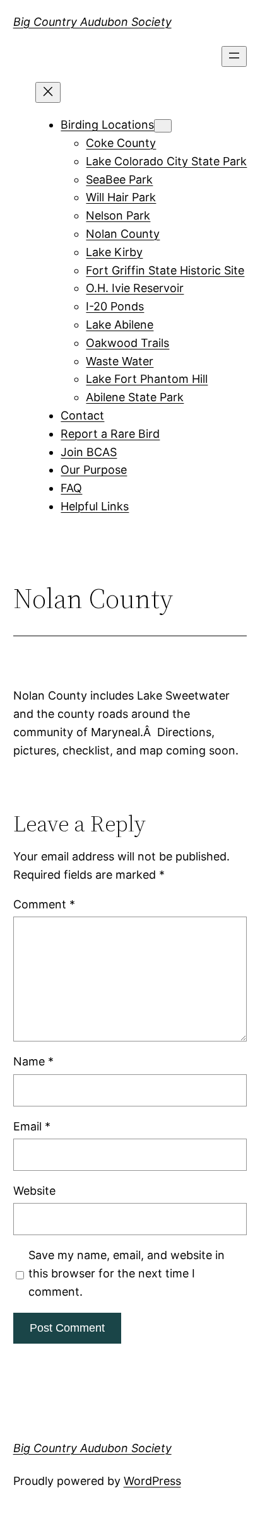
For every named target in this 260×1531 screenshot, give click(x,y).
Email (31, 1126)
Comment (44, 904)
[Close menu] (48, 92)
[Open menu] (234, 56)
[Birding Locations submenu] (163, 125)
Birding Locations (107, 124)
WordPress (152, 1480)
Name (33, 1061)
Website (34, 1190)
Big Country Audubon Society (92, 21)
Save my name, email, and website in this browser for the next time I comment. (126, 1273)
